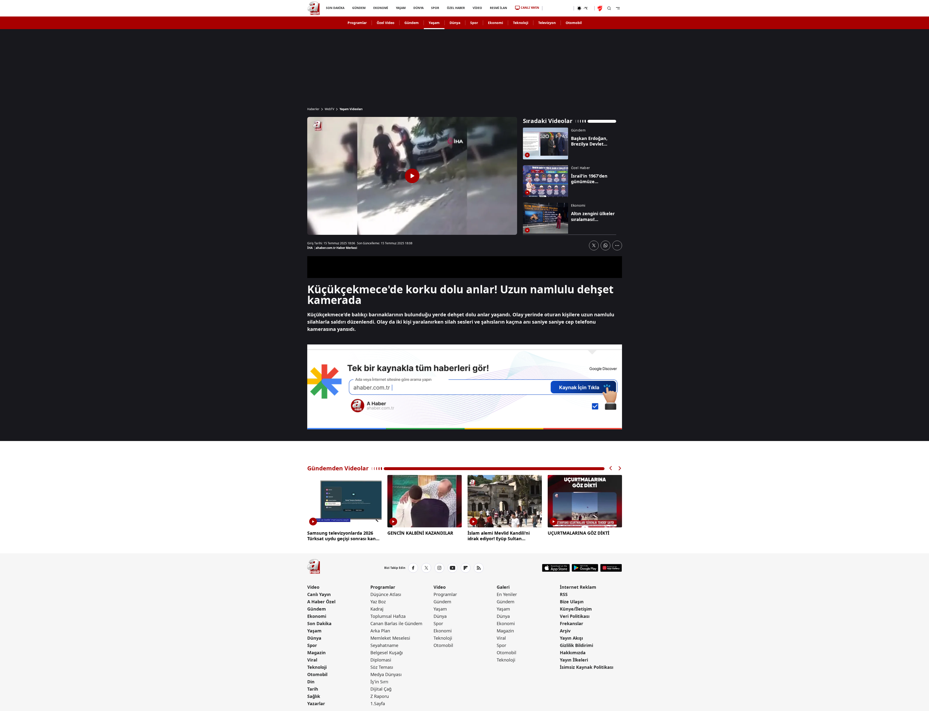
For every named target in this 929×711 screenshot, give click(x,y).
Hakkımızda (573, 652)
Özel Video (385, 22)
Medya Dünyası (386, 674)
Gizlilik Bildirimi (576, 645)
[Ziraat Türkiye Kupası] (600, 8)
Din (311, 682)
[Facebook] (413, 568)
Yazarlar (316, 703)
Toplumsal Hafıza (388, 616)
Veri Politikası (574, 616)
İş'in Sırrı (379, 682)
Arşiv (565, 631)
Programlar (357, 22)
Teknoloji (520, 22)
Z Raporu (379, 696)
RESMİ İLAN (498, 8)
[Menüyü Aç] (618, 8)
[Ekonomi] (558, 8)
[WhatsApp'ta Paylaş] (605, 245)
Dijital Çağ (381, 689)
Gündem (411, 22)
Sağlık (313, 696)
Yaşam (434, 22)
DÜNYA (418, 8)
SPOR (435, 8)
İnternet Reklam (578, 587)
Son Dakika (319, 623)
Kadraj (377, 609)
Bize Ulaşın (572, 602)
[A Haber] (313, 8)
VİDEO (477, 8)
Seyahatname (384, 645)
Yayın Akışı (571, 638)
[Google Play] (585, 568)
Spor (474, 22)
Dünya (455, 22)
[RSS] (479, 568)
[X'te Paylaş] (594, 245)
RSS (564, 594)
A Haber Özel (321, 602)
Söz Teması (381, 667)
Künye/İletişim (576, 609)
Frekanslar (571, 623)
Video (313, 587)
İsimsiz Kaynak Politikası (586, 667)
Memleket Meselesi (390, 638)
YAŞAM (400, 8)
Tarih (312, 689)
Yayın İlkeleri (574, 660)
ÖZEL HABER (456, 8)
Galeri (503, 587)
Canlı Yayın (319, 594)
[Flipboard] (465, 568)
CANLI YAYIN (530, 8)
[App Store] (556, 568)
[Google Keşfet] (464, 386)
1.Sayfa (377, 703)
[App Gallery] (611, 568)
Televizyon (547, 22)
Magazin (316, 652)
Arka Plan (380, 631)
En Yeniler (507, 594)
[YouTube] (452, 568)
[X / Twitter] (426, 568)
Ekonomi (495, 22)
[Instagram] (439, 568)
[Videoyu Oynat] (412, 176)
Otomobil (574, 22)
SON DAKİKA (335, 8)
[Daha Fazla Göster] (617, 245)
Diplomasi (380, 660)
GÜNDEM (358, 8)
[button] (610, 468)
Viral (312, 660)
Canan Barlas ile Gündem (396, 623)
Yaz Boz (378, 602)
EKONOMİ (380, 8)
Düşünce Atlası (385, 594)
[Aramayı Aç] (609, 8)
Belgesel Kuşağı (386, 652)
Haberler (313, 109)
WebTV (329, 109)
